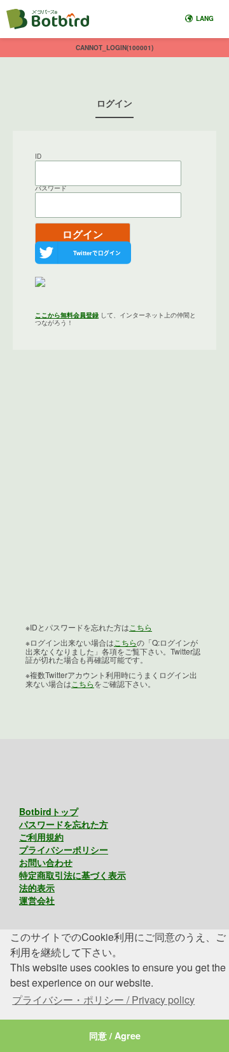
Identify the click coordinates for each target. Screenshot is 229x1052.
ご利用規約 (41, 836)
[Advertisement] (114, 496)
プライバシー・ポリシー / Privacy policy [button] (103, 999)
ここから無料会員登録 (67, 314)
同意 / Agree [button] (115, 1035)
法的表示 (37, 887)
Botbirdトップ (48, 811)
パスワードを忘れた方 (63, 824)
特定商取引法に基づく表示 (72, 875)
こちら (140, 627)
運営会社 (37, 900)
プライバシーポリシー (63, 849)
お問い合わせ (46, 862)
